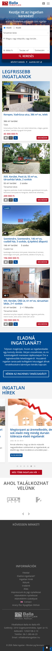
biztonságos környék (11, 254)
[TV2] (38, 500)
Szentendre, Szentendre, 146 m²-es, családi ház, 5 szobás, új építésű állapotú (26, 240)
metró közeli (8, 317)
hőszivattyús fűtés (10, 128)
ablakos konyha (35, 254)
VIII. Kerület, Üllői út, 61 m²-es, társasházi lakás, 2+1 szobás (26, 302)
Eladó (9, 27)
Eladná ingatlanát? (26, 576)
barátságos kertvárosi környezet (15, 252)
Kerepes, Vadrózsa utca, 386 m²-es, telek (26, 114)
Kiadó (18, 27)
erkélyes (27, 314)
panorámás (24, 254)
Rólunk (26, 582)
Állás (26, 588)
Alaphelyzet (34, 62)
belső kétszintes (30, 128)
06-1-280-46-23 (30, 634)
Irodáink (26, 585)
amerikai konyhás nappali (13, 314)
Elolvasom (10, 455)
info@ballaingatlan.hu (29, 637)
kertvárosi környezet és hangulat (16, 192)
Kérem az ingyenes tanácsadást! (26, 373)
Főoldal (26, 572)
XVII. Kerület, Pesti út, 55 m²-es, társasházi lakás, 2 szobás (21, 178)
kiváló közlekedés (24, 190)
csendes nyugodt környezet (21, 130)
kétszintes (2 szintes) (35, 252)
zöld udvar (18, 317)
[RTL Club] (13, 500)
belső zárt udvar (29, 317)
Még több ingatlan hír (25, 472)
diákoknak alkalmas (36, 192)
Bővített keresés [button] (18, 62)
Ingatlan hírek (13, 390)
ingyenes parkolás (10, 190)
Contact (27, 601)
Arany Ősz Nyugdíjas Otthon (26, 605)
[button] (47, 648)
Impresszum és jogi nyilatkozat (26, 592)
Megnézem (42, 138)
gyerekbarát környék (39, 190)
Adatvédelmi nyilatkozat (26, 595)
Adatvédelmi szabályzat (26, 598)
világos (39, 128)
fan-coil (21, 128)
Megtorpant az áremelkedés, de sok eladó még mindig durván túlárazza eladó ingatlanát (25, 433)
